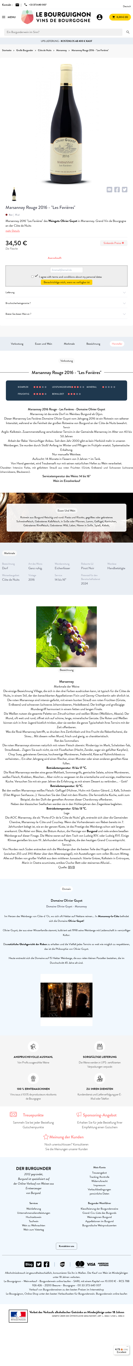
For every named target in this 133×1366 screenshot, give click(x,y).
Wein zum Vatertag (33, 1229)
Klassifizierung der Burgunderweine (99, 1209)
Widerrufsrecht (99, 1181)
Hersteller (117, 344)
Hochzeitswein (33, 1217)
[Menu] (127, 1347)
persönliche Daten (99, 1194)
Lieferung (10, 292)
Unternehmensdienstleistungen (33, 1213)
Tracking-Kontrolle (99, 1177)
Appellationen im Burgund (99, 1221)
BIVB (71, 867)
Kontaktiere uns (66, 1246)
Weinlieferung (33, 1209)
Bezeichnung (93, 344)
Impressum (99, 1185)
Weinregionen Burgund (99, 1217)
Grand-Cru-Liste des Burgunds (99, 1213)
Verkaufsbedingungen (99, 1189)
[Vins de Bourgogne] (56, 17)
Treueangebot (99, 1173)
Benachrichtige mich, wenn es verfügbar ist (67, 282)
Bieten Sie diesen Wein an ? (18, 314)
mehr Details (13, 231)
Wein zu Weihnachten (33, 1225)
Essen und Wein (43, 344)
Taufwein (33, 1221)
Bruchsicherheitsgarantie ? (18, 303)
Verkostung (17, 344)
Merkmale (69, 344)
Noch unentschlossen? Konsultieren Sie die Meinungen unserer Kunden (66, 1146)
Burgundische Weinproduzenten (99, 1225)
